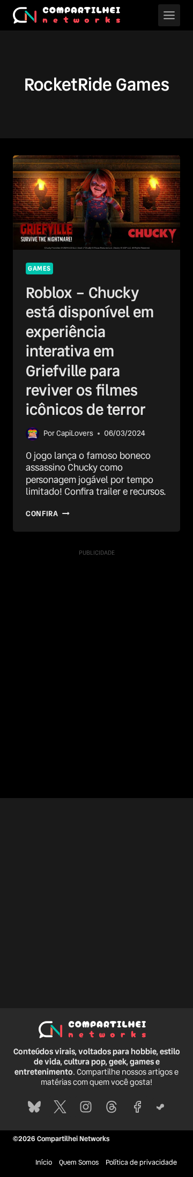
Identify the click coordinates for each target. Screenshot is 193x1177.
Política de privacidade (141, 1162)
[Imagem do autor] (32, 434)
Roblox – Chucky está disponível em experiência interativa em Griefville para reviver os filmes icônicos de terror (90, 351)
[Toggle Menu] (169, 15)
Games (39, 268)
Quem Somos (79, 1162)
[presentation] (96, 202)
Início (43, 1162)
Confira (48, 513)
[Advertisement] (96, 657)
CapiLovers (74, 433)
